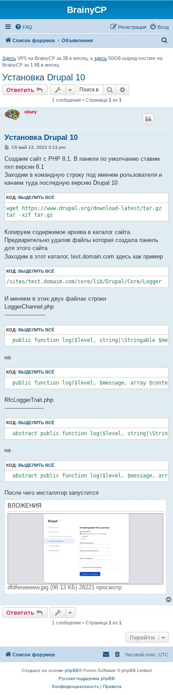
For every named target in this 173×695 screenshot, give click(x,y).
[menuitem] (23, 27)
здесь (100, 58)
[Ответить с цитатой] (148, 119)
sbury (30, 111)
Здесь (9, 58)
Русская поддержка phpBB (87, 678)
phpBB (72, 670)
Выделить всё (36, 197)
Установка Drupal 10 (43, 77)
